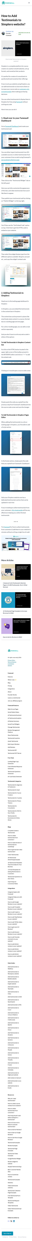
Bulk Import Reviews (13, 744)
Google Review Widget (14, 1158)
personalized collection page (10, 160)
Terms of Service (12, 662)
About (9, 692)
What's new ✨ (12, 680)
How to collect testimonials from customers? (13, 837)
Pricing (10, 686)
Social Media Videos (13, 712)
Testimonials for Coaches (15, 798)
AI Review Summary (13, 721)
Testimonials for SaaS (14, 790)
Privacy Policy (11, 660)
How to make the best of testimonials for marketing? (14, 844)
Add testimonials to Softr (15, 997)
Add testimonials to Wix (14, 1005)
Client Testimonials (13, 854)
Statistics (10, 1182)
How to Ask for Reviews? (15, 1129)
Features (10, 677)
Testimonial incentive (14, 738)
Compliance (11, 663)
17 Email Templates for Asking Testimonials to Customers (14, 871)
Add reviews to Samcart (14, 1078)
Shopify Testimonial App (14, 1166)
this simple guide (17, 510)
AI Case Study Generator (15, 776)
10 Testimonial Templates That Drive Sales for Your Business (15, 864)
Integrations (11, 689)
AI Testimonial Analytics (14, 718)
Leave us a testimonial (14, 698)
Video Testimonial (13, 1205)
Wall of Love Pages (13, 709)
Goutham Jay (9, 31)
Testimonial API (12, 750)
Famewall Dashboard (12, 126)
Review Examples (13, 1145)
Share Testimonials (13, 735)
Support (10, 665)
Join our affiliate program (15, 701)
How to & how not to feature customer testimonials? (14, 1124)
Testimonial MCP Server (14, 753)
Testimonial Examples (14, 1142)
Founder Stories (12, 695)
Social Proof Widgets (14, 724)
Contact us (5, 1237)
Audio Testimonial (13, 741)
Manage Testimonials (14, 727)
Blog (9, 683)
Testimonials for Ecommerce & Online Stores (14, 818)
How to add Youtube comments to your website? (13, 939)
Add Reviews (11, 747)
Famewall (19, 102)
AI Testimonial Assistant (14, 715)
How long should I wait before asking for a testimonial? (14, 1117)
